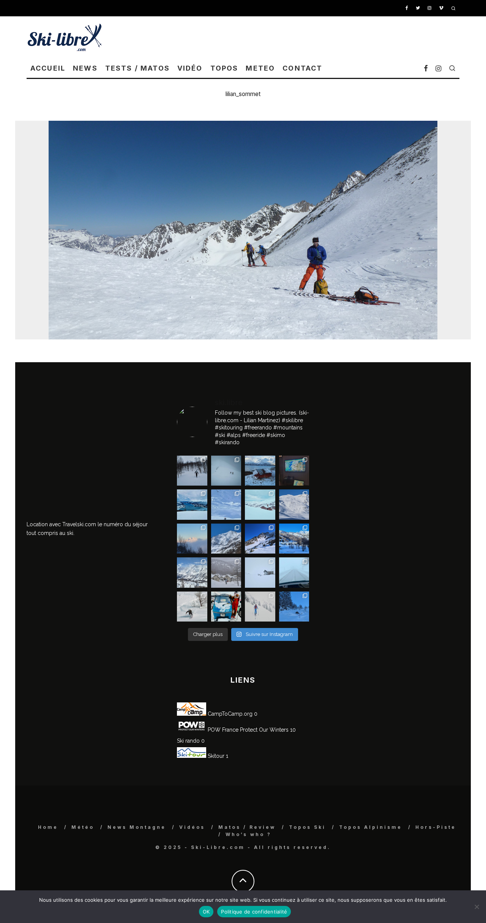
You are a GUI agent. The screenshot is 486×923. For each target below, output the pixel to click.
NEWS (85, 68)
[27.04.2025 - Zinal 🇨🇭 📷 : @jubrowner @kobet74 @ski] (226, 539)
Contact (302, 68)
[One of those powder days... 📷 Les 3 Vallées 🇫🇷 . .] (294, 504)
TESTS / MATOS (137, 68)
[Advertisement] (321, 37)
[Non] (476, 906)
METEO (260, 68)
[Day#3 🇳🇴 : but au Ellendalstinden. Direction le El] (260, 471)
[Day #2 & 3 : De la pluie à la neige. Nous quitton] (294, 471)
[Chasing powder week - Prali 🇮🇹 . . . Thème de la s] (226, 607)
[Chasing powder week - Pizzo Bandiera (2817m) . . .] (294, 539)
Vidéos (192, 827)
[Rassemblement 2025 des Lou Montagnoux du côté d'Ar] (260, 539)
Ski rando (188, 741)
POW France (222, 730)
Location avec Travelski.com (61, 524)
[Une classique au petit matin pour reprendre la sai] (192, 539)
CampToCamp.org (229, 714)
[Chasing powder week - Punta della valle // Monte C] (192, 572)
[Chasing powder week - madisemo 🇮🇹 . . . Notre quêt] (192, 607)
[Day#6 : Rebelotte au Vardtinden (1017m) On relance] (192, 471)
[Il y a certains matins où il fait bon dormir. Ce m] (260, 607)
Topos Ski (307, 827)
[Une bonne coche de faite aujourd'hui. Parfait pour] (294, 607)
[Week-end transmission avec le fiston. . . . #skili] (226, 504)
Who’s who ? (248, 834)
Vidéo (190, 68)
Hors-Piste (435, 827)
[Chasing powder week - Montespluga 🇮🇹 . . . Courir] (294, 572)
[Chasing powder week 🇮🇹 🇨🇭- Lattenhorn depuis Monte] (260, 572)
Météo (82, 827)
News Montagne (136, 827)
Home (48, 827)
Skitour (215, 756)
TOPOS (224, 68)
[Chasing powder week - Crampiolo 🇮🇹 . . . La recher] (226, 572)
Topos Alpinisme (370, 827)
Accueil (47, 68)
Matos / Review (247, 827)
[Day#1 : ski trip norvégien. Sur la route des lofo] (192, 504)
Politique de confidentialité (254, 912)
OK (206, 912)
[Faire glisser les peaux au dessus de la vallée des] (260, 504)
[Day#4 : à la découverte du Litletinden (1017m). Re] (226, 471)
